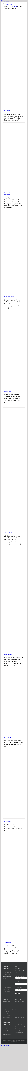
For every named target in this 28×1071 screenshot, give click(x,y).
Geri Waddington (8, 654)
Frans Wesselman (9, 296)
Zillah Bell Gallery (9, 532)
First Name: (19, 982)
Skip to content (5, 1)
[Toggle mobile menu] (24, 4)
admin (15, 6)
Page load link (5, 1045)
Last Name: (18, 987)
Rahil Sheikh (7, 821)
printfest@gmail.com (7, 976)
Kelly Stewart (8, 737)
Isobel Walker (8, 391)
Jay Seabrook (7, 942)
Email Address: (20, 976)
